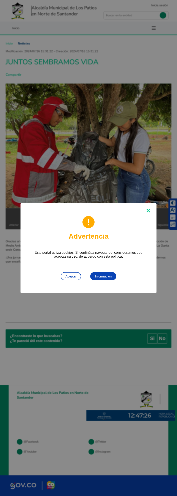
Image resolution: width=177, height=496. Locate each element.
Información (103, 276)
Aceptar (70, 276)
